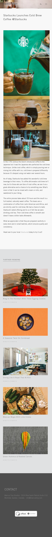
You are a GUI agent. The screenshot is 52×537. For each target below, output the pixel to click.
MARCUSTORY (11, 4)
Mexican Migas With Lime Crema (17, 417)
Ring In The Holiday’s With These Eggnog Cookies (24, 299)
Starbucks (24, 232)
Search (40, 4)
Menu (46, 4)
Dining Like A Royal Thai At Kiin (17, 378)
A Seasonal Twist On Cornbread (16, 338)
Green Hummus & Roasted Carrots (17, 457)
